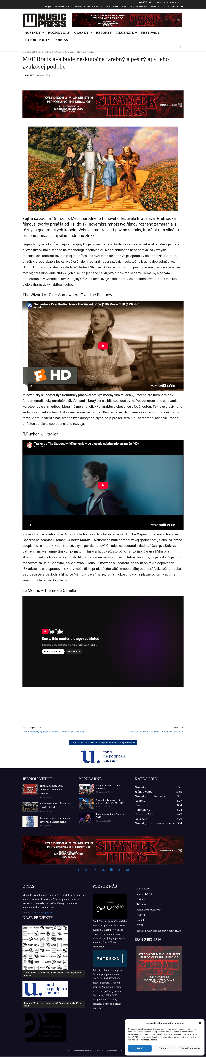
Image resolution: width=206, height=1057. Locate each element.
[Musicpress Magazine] (44, 20)
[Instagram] (165, 6)
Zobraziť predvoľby (189, 1048)
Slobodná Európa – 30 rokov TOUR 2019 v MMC (111, 801)
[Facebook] (161, 6)
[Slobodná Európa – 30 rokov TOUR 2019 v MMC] (86, 803)
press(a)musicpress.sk (42, 912)
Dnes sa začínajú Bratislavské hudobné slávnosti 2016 (157, 731)
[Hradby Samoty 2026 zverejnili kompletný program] (30, 789)
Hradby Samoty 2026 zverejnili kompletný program (51, 789)
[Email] (123, 83)
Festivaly (26, 52)
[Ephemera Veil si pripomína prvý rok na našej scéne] (30, 821)
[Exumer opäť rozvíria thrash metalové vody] (30, 807)
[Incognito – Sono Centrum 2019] (86, 818)
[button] (199, 1023)
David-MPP (29, 75)
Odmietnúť (164, 1048)
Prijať (140, 1048)
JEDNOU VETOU (37, 779)
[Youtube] (182, 6)
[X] (177, 6)
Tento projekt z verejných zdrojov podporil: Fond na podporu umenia (103, 742)
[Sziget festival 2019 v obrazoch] (86, 789)
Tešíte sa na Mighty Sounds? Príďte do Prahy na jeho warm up (53, 731)
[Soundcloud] (173, 6)
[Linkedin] (169, 6)
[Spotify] (111, 870)
